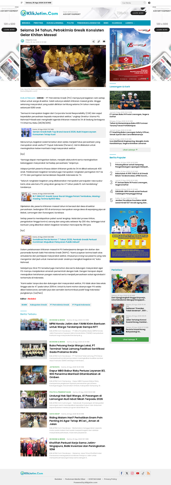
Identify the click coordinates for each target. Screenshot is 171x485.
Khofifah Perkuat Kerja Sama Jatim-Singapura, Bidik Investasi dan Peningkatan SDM (77, 446)
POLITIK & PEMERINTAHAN (60, 392)
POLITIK (70, 23)
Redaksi (32, 298)
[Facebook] (121, 473)
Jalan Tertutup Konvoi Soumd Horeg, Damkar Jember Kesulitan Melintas (136, 321)
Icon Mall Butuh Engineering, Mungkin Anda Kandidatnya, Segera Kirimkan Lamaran (129, 142)
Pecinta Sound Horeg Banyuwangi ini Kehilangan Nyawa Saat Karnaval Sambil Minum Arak (137, 330)
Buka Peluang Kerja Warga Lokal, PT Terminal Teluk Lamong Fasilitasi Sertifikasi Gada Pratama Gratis (76, 349)
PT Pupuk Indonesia (81, 304)
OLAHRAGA (117, 23)
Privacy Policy (110, 479)
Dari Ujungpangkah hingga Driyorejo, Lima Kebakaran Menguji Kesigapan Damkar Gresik (129, 298)
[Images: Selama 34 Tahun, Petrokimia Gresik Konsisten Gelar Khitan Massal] (63, 66)
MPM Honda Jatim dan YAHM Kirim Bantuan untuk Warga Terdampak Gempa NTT (77, 325)
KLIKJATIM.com (27, 98)
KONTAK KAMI (95, 479)
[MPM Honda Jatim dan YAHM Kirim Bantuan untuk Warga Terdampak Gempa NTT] (33, 328)
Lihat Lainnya (129, 150)
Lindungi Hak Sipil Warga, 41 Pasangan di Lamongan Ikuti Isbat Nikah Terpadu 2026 (76, 397)
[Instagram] (132, 473)
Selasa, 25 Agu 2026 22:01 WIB (38, 3)
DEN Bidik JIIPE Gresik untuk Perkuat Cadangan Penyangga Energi (131, 192)
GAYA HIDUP (54, 414)
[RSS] (148, 473)
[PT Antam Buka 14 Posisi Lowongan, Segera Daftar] (130, 100)
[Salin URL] (99, 41)
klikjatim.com (31, 40)
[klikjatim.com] (31, 473)
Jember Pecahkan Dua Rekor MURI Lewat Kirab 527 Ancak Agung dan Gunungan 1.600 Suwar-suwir (130, 201)
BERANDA (26, 23)
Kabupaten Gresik (38, 304)
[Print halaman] (104, 41)
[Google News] (143, 473)
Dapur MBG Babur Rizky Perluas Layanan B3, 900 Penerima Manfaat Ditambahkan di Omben (77, 374)
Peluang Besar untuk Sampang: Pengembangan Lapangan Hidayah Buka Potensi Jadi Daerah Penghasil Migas (131, 165)
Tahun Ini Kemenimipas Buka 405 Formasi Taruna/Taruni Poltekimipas (129, 124)
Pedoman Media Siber (75, 479)
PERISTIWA (38, 23)
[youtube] (138, 473)
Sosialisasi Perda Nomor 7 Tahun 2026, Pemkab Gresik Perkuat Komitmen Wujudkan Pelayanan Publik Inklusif (65, 241)
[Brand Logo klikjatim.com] (39, 13)
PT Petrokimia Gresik (59, 304)
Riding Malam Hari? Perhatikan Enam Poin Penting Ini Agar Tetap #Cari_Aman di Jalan (76, 421)
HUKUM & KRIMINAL (55, 23)
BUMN (24, 304)
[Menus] (21, 3)
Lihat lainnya (129, 339)
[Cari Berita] (144, 3)
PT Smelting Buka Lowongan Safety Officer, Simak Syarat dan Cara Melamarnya (129, 133)
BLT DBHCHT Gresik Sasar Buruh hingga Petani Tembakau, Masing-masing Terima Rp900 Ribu (67, 197)
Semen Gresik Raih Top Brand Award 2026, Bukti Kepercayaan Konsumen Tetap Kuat (64, 133)
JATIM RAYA (54, 367)
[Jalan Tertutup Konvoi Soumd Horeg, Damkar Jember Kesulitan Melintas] (118, 320)
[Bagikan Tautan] (93, 41)
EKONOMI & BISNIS (57, 320)
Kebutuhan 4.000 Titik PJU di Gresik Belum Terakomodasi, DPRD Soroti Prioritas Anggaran (131, 174)
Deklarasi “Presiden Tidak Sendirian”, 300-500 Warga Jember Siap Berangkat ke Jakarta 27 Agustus (137, 309)
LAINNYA (129, 23)
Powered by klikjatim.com (85, 482)
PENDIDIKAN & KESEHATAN (88, 23)
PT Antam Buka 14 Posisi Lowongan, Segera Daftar (129, 115)
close (17, 7)
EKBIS (106, 23)
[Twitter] (127, 473)
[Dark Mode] (149, 3)
